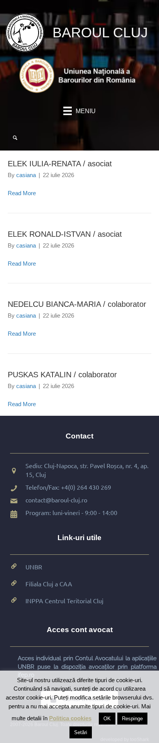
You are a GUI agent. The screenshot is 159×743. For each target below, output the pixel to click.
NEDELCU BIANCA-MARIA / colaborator (77, 304)
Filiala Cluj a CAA (48, 583)
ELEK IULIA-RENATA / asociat (60, 163)
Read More (22, 193)
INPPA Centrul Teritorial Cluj (64, 600)
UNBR (33, 567)
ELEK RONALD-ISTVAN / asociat (65, 234)
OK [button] (107, 718)
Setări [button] (80, 732)
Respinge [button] (132, 718)
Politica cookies (70, 718)
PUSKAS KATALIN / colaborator (62, 374)
